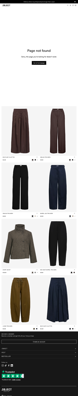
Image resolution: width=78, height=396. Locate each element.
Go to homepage (39, 63)
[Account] (70, 5)
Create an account (39, 342)
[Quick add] (37, 157)
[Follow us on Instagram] (3, 365)
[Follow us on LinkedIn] (12, 365)
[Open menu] (75, 5)
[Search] (68, 5)
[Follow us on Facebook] (9, 365)
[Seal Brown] (74, 272)
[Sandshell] (35, 216)
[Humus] (73, 216)
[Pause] (75, 1)
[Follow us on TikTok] (6, 365)
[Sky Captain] (37, 329)
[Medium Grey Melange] (35, 272)
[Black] (35, 160)
